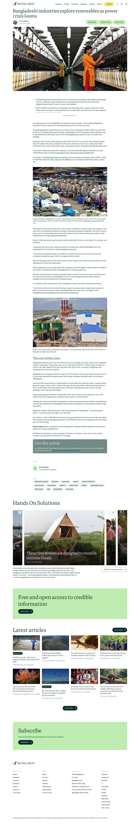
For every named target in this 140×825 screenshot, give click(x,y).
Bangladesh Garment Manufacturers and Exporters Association (55, 293)
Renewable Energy (97, 485)
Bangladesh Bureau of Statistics (56, 157)
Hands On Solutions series (113, 569)
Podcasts (74, 4)
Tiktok (103, 789)
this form (47, 433)
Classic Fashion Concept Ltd (66, 249)
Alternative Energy (41, 481)
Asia (28, 23)
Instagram (105, 777)
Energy (75, 481)
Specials (84, 4)
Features (59, 4)
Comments (92, 22)
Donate (109, 4)
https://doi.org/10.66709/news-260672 (65, 450)
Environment (39, 485)
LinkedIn (104, 774)
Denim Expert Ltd (79, 270)
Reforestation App (78, 783)
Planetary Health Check (80, 786)
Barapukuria (54, 420)
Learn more (24, 611)
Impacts (45, 783)
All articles (119, 630)
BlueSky (104, 796)
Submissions (46, 789)
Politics (84, 485)
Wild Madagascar (78, 774)
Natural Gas (73, 485)
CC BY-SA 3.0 (51, 351)
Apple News (105, 805)
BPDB (93, 367)
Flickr (45, 429)
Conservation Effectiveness (82, 789)
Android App (105, 802)
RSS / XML (105, 808)
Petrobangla (37, 379)
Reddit (103, 793)
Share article (105, 22)
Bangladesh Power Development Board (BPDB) (73, 153)
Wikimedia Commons (90, 221)
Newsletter (24, 742)
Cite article (119, 22)
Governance (52, 485)
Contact (45, 777)
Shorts (99, 4)
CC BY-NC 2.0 (53, 429)
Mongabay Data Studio (80, 793)
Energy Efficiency (88, 481)
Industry (63, 485)
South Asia (69, 489)
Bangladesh (58, 489)
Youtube (104, 780)
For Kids (75, 777)
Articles (92, 4)
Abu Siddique (24, 21)
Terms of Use (47, 793)
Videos (66, 4)
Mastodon (105, 799)
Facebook (104, 786)
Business (55, 481)
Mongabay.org (77, 780)
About (44, 774)
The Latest (17, 793)
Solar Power (39, 489)
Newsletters (46, 786)
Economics (65, 481)
